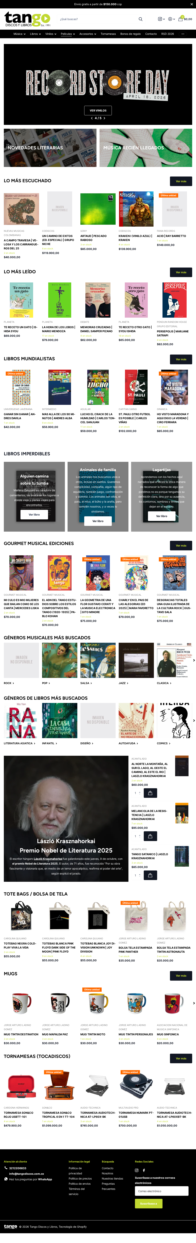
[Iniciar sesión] (171, 19)
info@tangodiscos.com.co (26, 1173)
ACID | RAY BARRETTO (171, 236)
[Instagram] (136, 1170)
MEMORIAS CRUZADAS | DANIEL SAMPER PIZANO (96, 329)
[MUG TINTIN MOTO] (98, 1003)
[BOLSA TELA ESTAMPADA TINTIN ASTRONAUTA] (174, 916)
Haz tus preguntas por (30, 1179)
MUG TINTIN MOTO (92, 1034)
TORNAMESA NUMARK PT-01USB (136, 1114)
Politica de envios (80, 1183)
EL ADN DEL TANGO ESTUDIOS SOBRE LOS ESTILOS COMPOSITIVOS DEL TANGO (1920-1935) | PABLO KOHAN (59, 608)
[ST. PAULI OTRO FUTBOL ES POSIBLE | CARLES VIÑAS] (136, 387)
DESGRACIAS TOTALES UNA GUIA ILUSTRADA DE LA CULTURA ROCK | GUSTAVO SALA (174, 606)
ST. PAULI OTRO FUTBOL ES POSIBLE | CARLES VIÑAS (134, 418)
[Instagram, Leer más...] (161, 19)
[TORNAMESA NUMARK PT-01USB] (136, 1085)
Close (192, 4)
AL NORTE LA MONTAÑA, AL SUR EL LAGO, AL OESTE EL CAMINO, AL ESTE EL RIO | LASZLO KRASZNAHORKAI (149, 770)
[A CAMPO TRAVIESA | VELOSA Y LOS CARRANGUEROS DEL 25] (21, 209)
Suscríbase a (149, 1203)
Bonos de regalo (130, 33)
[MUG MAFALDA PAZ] (59, 1003)
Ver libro (34, 514)
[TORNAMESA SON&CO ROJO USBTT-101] (21, 1085)
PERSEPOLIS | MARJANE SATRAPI (173, 333)
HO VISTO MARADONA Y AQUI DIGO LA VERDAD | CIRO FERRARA (173, 418)
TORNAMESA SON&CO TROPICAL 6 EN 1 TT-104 (58, 1114)
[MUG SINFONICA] (174, 1003)
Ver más (183, 34)
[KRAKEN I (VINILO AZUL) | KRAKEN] (136, 209)
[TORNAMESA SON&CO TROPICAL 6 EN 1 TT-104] (59, 1085)
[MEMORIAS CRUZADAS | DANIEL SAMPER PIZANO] (98, 300)
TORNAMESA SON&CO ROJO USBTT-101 (18, 1114)
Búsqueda (108, 1161)
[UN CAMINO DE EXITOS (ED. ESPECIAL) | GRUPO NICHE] (59, 209)
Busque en (140, 19)
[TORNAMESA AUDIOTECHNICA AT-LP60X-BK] (98, 1085)
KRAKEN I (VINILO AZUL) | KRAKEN (135, 238)
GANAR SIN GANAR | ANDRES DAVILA (20, 416)
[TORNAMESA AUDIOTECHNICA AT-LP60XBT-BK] (174, 1085)
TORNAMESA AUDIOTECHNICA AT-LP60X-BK (98, 1114)
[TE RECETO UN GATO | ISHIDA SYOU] (21, 300)
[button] (91, 118)
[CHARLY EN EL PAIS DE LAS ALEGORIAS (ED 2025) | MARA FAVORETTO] (136, 573)
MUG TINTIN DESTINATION (21, 1034)
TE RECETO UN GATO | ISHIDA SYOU (21, 329)
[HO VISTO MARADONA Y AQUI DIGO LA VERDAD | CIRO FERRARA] (174, 387)
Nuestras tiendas (112, 1178)
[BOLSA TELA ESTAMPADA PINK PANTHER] (136, 916)
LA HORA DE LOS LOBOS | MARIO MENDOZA (58, 329)
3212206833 (17, 1168)
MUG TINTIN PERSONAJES (136, 1034)
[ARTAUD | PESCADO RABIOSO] (98, 209)
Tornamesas (108, 33)
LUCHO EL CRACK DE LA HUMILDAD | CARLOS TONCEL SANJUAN (97, 418)
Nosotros (107, 1173)
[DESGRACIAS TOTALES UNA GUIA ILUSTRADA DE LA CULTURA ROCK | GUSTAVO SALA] (174, 573)
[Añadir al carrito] (150, 793)
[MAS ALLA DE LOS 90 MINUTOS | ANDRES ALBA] (59, 387)
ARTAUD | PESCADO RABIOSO (93, 238)
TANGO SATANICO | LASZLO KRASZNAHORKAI (149, 856)
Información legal (79, 1161)
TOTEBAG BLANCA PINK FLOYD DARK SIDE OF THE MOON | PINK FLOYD (59, 947)
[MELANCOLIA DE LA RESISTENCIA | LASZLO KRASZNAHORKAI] (182, 813)
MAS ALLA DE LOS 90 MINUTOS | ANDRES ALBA (58, 416)
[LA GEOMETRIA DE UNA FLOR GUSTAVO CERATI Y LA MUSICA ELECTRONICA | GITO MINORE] (98, 573)
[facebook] (144, 1170)
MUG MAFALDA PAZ (55, 1034)
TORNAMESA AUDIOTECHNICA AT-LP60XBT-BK (174, 1114)
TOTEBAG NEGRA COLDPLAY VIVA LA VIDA (20, 945)
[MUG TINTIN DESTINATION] (21, 1003)
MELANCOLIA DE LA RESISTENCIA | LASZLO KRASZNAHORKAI (149, 815)
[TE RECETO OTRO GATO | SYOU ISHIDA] (136, 300)
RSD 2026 (167, 33)
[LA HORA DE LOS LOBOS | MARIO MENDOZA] (59, 300)
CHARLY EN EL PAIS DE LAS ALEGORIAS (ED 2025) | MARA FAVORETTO (136, 604)
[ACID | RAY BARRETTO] (174, 209)
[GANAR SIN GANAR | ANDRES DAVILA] (21, 387)
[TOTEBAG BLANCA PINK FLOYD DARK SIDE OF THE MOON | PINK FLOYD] (59, 916)
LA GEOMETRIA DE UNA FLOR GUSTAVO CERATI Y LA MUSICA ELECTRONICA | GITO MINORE (97, 606)
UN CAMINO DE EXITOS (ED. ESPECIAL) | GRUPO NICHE (58, 240)
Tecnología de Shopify (73, 1226)
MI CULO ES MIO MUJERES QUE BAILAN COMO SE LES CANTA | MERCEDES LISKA (21, 604)
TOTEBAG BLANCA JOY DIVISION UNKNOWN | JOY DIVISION (98, 947)
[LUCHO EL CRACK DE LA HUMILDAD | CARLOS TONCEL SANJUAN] (98, 387)
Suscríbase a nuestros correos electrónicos (155, 1180)
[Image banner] (98, 84)
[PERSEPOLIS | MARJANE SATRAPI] (174, 300)
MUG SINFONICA (168, 1034)
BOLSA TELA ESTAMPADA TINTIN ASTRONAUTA (173, 949)
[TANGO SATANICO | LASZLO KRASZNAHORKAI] (182, 856)
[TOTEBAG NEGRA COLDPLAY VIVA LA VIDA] (21, 916)
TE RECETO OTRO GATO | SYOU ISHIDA (135, 329)
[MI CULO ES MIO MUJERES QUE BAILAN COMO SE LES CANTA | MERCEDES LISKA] (21, 573)
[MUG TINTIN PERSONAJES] (136, 1003)
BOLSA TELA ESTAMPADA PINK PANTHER (135, 949)
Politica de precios (80, 1178)
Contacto (151, 33)
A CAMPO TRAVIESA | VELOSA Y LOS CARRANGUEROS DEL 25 (21, 244)
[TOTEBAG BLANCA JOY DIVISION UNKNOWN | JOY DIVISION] (98, 916)
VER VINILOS (98, 110)
